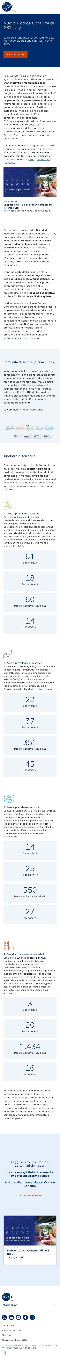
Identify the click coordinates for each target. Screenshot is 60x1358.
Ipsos (31, 159)
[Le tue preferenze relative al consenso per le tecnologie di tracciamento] (5, 1353)
